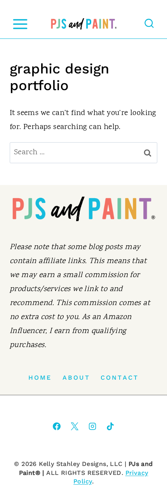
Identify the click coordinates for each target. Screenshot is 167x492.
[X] (74, 426)
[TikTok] (110, 426)
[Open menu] (20, 24)
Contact (120, 377)
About (76, 377)
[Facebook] (56, 426)
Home (40, 377)
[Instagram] (92, 426)
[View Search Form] (149, 24)
